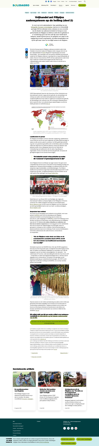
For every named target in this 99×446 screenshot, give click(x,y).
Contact (38, 421)
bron (48, 103)
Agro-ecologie (36, 5)
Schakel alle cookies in (68, 439)
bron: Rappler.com (35, 207)
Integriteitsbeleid (16, 430)
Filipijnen (27, 12)
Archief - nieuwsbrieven (18, 428)
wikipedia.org (43, 339)
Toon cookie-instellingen (84, 439)
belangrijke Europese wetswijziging (41, 27)
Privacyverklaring (16, 433)
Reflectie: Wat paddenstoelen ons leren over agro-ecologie (49, 391)
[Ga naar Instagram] (64, 428)
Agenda (67, 5)
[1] (58, 144)
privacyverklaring (44, 442)
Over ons (73, 5)
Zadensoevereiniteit (70, 12)
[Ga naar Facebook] (68, 428)
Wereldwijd (53, 5)
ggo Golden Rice (53, 173)
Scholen (62, 1)
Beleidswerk (44, 12)
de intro (40, 316)
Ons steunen (82, 5)
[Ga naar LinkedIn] (72, 428)
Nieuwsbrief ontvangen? (18, 426)
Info (14, 421)
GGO (39, 12)
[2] (52, 218)
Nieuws (60, 5)
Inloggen (54, 1)
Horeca (58, 1)
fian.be (55, 349)
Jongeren (80, 1)
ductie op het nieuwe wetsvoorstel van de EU (48, 317)
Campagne (62, 12)
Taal (66, 1)
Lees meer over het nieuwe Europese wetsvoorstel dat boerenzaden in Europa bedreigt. (49, 322)
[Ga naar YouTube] (76, 428)
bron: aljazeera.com (35, 204)
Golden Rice (50, 12)
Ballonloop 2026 (44, 5)
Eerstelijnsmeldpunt (73, 1)
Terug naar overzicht (36, 356)
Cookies (14, 435)
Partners (56, 12)
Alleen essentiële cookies (68, 443)
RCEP (44, 52)
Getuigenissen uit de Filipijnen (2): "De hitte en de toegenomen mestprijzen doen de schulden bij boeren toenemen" (74, 391)
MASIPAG (37, 215)
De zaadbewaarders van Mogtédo (24, 391)
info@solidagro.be (67, 424)
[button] (26, 49)
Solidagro (51, 44)
